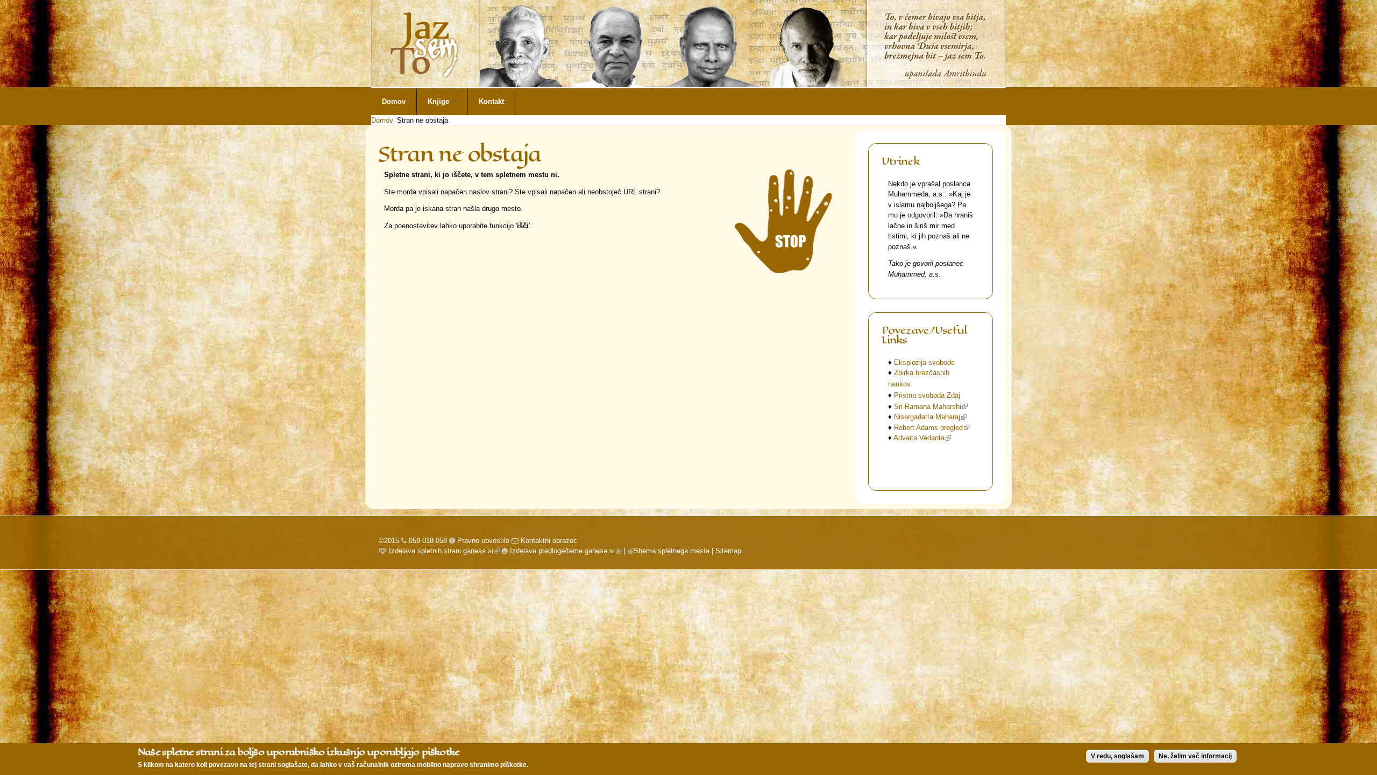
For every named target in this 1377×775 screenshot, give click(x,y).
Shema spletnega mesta (671, 551)
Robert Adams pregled (931, 428)
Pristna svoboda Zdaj (927, 395)
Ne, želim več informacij (1195, 756)
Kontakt (491, 101)
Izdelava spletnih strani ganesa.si (443, 551)
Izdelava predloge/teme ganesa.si (564, 551)
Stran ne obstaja (422, 120)
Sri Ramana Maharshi (931, 407)
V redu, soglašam (1117, 756)
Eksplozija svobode (924, 362)
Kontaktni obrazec (549, 541)
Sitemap (728, 551)
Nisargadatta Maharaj (930, 417)
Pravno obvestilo (482, 541)
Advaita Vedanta (922, 438)
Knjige (439, 101)
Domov (394, 101)
